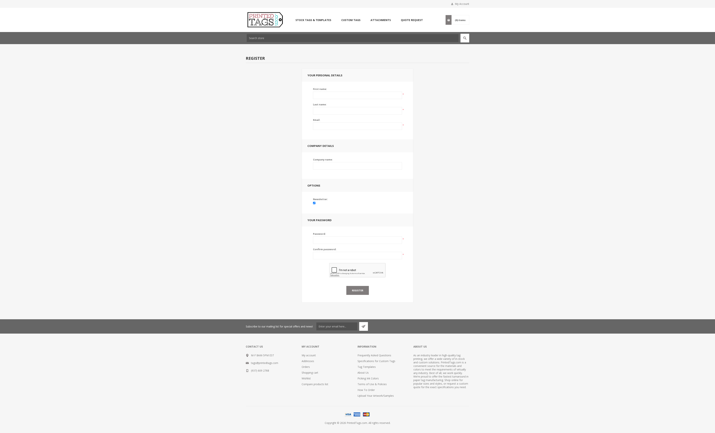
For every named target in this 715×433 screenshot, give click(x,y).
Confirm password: (324, 249)
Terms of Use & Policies (372, 384)
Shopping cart (310, 372)
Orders (306, 367)
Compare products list (315, 384)
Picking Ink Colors (368, 378)
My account (309, 355)
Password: (319, 233)
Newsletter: (320, 199)
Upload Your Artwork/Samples (376, 395)
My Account (462, 4)
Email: (316, 120)
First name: (320, 89)
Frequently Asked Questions (374, 355)
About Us (363, 372)
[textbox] (353, 38)
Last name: (320, 104)
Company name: (323, 159)
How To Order (366, 390)
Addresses (308, 361)
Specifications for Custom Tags (376, 361)
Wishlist (306, 378)
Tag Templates (367, 367)
